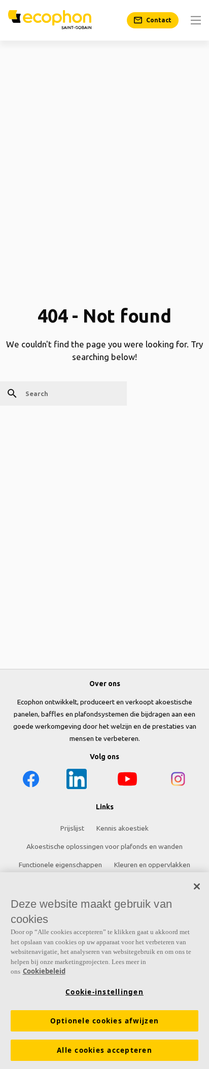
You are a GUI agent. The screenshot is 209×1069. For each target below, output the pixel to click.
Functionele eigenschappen (60, 865)
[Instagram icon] (178, 781)
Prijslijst (72, 828)
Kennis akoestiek (122, 828)
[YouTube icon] (127, 781)
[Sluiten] (197, 886)
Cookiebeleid (44, 971)
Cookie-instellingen (104, 991)
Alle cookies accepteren (104, 1050)
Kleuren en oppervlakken (152, 865)
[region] (104, 970)
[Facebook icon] (31, 781)
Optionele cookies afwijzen (104, 1020)
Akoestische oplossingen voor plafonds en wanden (104, 846)
